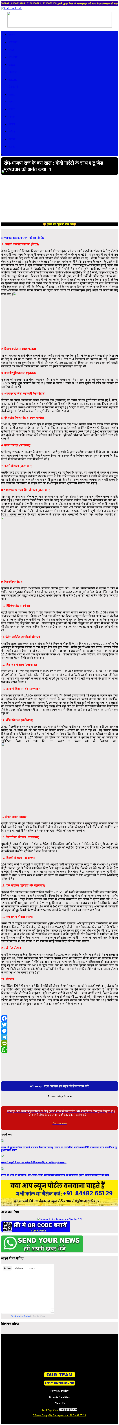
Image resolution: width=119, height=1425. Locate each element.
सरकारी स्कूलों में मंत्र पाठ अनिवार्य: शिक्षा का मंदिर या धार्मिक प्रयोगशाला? (33, 1162)
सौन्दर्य (12, 124)
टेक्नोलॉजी (13, 87)
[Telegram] (59, 1037)
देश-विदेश (13, 57)
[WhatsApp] (59, 1049)
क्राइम (12, 64)
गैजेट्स (12, 109)
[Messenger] (59, 1031)
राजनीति (13, 72)
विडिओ (12, 139)
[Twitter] (59, 1025)
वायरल (12, 101)
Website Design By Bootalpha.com (50, 1415)
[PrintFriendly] (59, 1043)
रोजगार (12, 116)
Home (12, 34)
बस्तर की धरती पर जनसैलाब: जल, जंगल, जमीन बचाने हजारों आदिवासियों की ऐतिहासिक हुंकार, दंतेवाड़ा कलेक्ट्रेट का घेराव (55, 1175)
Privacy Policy (59, 1390)
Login (12, 146)
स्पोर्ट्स (12, 131)
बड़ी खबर (13, 42)
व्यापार (12, 94)
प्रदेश (11, 49)
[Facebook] (59, 1018)
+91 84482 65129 (77, 1415)
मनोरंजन (13, 79)
